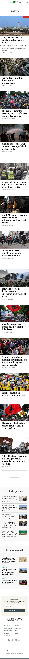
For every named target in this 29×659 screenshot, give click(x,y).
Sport (17, 630)
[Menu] (2, 2)
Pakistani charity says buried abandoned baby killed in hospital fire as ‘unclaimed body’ (9, 524)
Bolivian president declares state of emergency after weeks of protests (14, 292)
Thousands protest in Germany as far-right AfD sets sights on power (14, 113)
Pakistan (7, 625)
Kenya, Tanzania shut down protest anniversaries (12, 80)
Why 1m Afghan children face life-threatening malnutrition (9, 582)
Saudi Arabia (8, 628)
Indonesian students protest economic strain (13, 394)
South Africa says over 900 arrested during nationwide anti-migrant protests (14, 219)
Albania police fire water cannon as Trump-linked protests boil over (14, 146)
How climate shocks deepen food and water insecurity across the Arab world (9, 560)
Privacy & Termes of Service (11, 650)
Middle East (5, 556)
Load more (14, 479)
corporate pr (7, 644)
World (3, 578)
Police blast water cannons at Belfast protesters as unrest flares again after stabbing (14, 460)
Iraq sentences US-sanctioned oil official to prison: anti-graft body (9, 516)
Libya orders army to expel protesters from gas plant (14, 40)
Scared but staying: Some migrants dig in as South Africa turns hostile (14, 185)
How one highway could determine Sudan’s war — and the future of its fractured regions (10, 571)
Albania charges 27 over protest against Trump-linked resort (13, 327)
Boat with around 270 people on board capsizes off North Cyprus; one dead (9, 508)
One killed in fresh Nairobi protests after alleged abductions (12, 253)
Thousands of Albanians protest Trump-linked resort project (13, 426)
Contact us (7, 646)
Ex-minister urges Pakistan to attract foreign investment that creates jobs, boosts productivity (9, 533)
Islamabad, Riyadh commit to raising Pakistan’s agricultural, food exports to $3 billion (9, 499)
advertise (6, 648)
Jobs (16, 633)
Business (7, 635)
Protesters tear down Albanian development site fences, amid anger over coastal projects (14, 361)
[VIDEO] (14, 412)
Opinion (17, 625)
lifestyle (18, 628)
